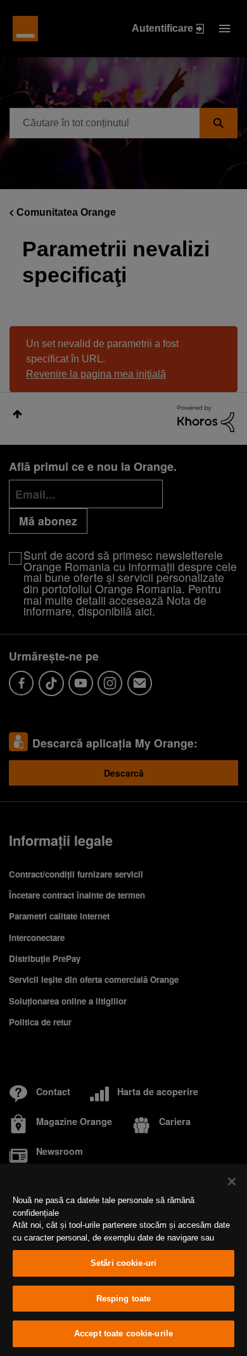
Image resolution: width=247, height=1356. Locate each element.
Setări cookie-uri (123, 1263)
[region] (123, 1260)
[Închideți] (232, 1181)
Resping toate (123, 1298)
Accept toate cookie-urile (123, 1333)
